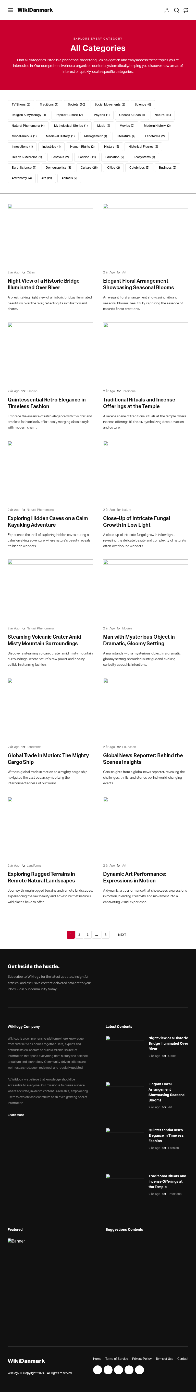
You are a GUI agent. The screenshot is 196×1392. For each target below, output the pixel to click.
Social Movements (109, 104)
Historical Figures (143, 146)
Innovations (22, 146)
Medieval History (60, 136)
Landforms (154, 136)
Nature (162, 115)
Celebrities (139, 167)
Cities (113, 167)
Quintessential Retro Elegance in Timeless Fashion (166, 1136)
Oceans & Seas (131, 115)
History (111, 146)
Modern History (156, 125)
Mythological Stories (70, 125)
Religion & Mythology (28, 115)
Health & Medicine (26, 157)
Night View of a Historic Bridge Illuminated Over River (168, 1044)
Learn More (16, 1115)
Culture (89, 167)
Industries (51, 146)
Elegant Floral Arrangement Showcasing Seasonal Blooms (167, 1092)
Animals (69, 178)
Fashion (86, 157)
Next (122, 935)
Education (114, 157)
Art (46, 178)
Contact (182, 1358)
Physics (101, 115)
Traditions (48, 104)
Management (95, 136)
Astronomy (21, 178)
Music (103, 125)
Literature (125, 136)
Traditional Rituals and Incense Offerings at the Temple (167, 1182)
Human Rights (82, 146)
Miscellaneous (24, 136)
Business (167, 167)
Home (97, 1358)
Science (142, 104)
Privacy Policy (142, 1358)
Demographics (58, 167)
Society (76, 104)
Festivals (60, 157)
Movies (126, 125)
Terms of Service (116, 1358)
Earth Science (23, 167)
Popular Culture (69, 115)
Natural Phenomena (28, 125)
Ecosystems (144, 157)
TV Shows (20, 104)
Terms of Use (164, 1358)
